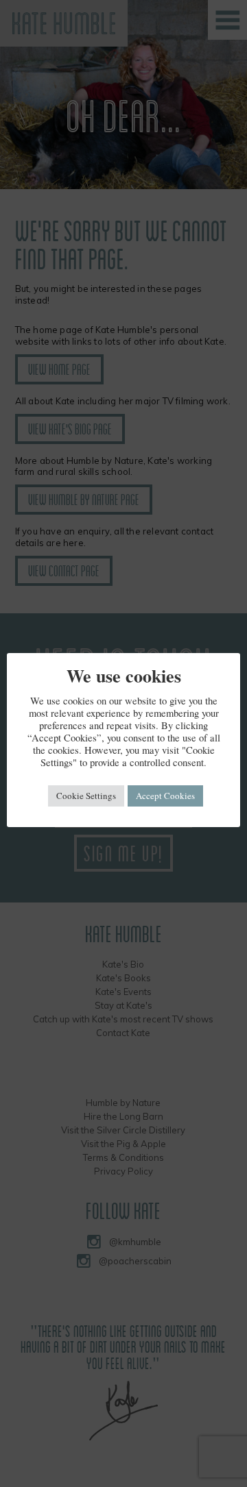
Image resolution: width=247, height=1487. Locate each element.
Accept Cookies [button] (165, 795)
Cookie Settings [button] (86, 795)
